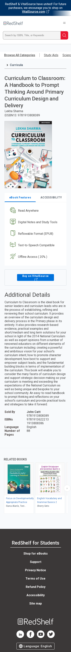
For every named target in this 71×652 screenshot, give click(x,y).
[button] (35, 211)
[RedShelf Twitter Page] (51, 637)
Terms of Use (35, 578)
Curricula (16, 65)
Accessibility (36, 595)
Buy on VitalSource (35, 275)
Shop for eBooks (35, 553)
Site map (35, 603)
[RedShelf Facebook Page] (30, 637)
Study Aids (51, 55)
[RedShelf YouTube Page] (40, 637)
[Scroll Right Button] (67, 488)
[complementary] (35, 481)
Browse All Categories (19, 55)
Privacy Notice (35, 570)
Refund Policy (35, 587)
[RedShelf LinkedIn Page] (20, 637)
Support (35, 562)
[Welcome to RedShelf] (13, 23)
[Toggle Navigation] (64, 23)
